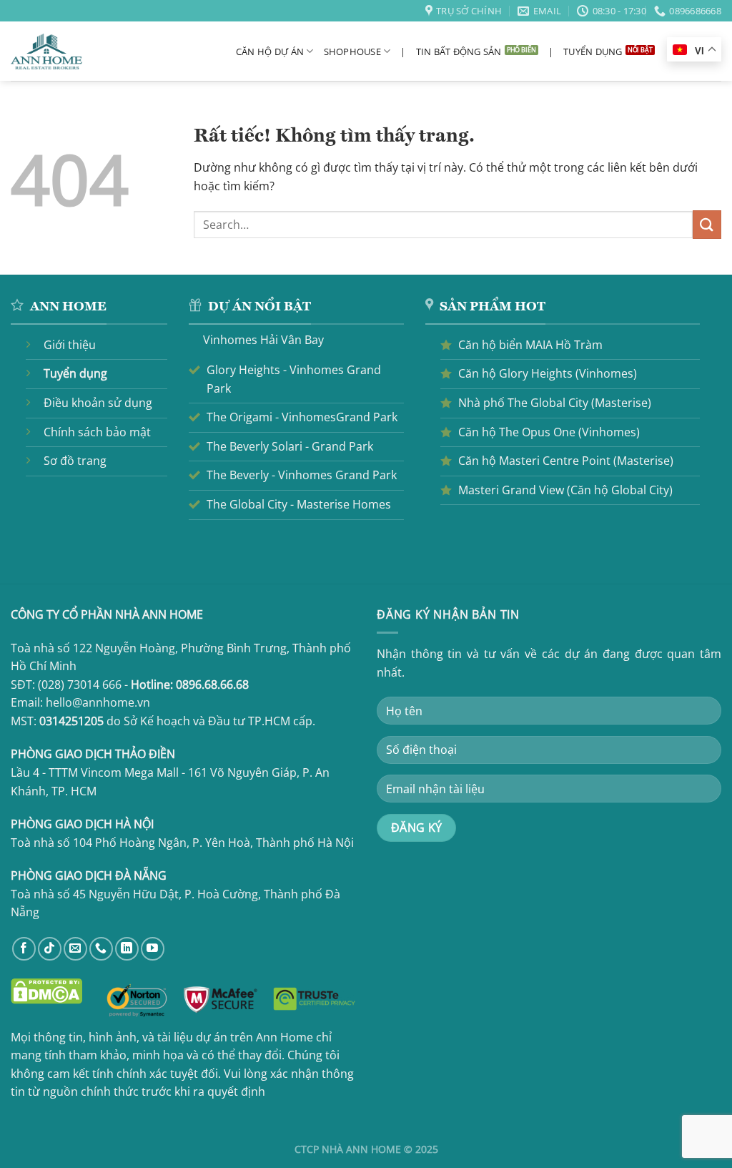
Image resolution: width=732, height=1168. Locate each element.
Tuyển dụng (593, 51)
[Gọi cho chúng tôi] (101, 949)
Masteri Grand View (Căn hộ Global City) (565, 490)
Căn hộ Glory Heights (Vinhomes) (547, 373)
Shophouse (352, 51)
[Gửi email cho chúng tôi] (75, 949)
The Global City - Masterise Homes (299, 504)
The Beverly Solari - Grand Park (290, 446)
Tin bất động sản (459, 51)
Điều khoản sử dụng (98, 403)
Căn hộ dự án (270, 51)
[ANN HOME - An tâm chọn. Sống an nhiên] (46, 52)
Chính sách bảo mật (97, 432)
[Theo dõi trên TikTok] (49, 949)
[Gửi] (707, 224)
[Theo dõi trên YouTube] (152, 949)
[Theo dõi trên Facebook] (24, 949)
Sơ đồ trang (75, 460)
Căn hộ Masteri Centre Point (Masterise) (565, 460)
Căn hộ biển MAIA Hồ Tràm (530, 345)
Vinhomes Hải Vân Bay (263, 340)
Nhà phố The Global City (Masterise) (554, 403)
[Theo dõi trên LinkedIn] (127, 949)
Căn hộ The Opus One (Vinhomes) (549, 432)
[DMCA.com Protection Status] (46, 990)
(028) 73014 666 (80, 684)
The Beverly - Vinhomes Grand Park (302, 475)
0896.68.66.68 (212, 684)
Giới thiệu (70, 345)
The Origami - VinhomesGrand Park (302, 417)
